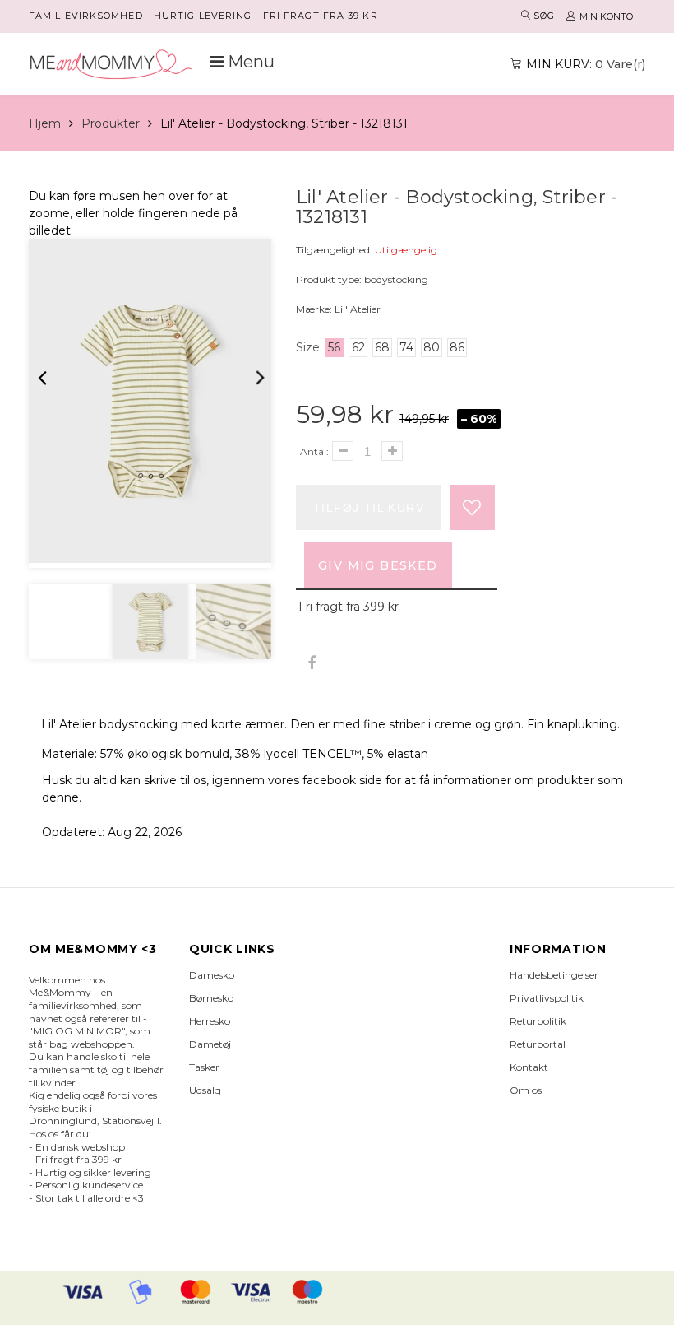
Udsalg (205, 1090)
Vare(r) (585, 64)
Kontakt (529, 1067)
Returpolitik (538, 1021)
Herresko (209, 1021)
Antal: (314, 451)
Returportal (538, 1044)
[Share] (311, 664)
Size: (309, 347)
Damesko (211, 975)
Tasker (204, 1067)
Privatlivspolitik (547, 998)
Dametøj (210, 1044)
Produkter (110, 123)
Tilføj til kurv (368, 507)
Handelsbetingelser (554, 975)
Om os (526, 1090)
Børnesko (211, 998)
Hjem (45, 123)
